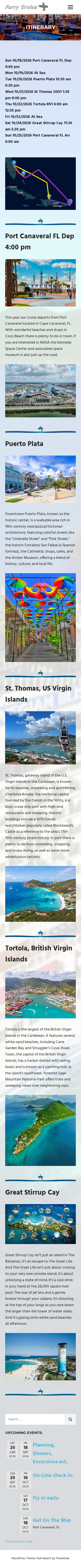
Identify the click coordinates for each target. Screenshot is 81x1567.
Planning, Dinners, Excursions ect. (50, 1453)
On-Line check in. (53, 1476)
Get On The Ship (52, 1520)
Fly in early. (46, 1498)
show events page (18, 1541)
